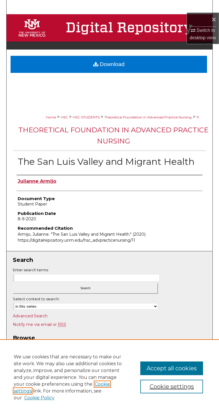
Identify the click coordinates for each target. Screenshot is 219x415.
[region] (109, 377)
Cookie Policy (39, 397)
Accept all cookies (172, 368)
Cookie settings (172, 386)
